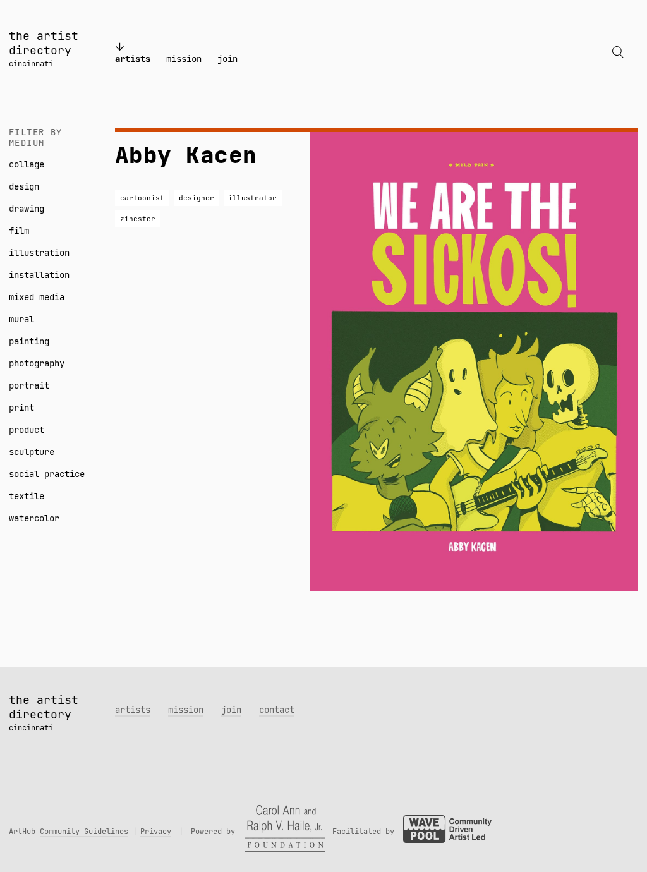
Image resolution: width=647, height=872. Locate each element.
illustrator (252, 197)
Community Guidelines (84, 832)
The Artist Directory (43, 43)
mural (21, 319)
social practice (47, 474)
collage (26, 164)
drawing (26, 208)
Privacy (155, 832)
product (26, 429)
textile (26, 496)
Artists (132, 58)
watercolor (34, 518)
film (19, 230)
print (21, 407)
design (24, 186)
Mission (184, 58)
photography (36, 363)
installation (39, 275)
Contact (276, 709)
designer (196, 197)
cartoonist (142, 197)
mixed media (36, 297)
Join (227, 58)
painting (29, 341)
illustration (39, 252)
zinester (137, 218)
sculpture (31, 451)
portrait (29, 385)
